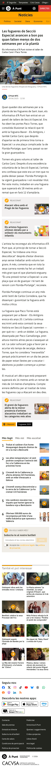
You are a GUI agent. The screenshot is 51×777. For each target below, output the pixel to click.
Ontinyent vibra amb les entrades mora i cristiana (12, 588)
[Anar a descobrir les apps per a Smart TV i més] (13, 711)
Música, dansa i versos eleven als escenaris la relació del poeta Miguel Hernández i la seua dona (37, 666)
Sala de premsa (8, 725)
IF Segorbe (11, 2)
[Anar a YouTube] (27, 687)
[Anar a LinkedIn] (15, 692)
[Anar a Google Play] (11, 704)
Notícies (25, 15)
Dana (27, 21)
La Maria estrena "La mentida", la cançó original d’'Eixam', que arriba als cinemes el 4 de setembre (37, 591)
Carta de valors (8, 739)
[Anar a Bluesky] (33, 687)
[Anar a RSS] (21, 692)
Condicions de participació (13, 743)
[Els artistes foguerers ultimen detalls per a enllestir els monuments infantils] (42, 231)
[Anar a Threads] (38, 687)
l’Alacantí (11, 424)
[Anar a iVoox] (4, 692)
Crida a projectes (34, 734)
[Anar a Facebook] (4, 687)
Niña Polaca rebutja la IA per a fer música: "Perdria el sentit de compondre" (37, 617)
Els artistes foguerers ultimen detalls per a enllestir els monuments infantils (18, 231)
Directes (44, 8)
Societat (17, 21)
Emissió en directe (9, 729)
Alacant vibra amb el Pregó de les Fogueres (17, 206)
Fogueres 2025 (24, 424)
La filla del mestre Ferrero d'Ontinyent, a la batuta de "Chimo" (13, 665)
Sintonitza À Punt (34, 725)
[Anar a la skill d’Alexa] (44, 704)
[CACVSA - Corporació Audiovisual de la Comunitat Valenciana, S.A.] (21, 763)
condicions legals (27, 545)
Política (7, 21)
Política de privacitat (10, 748)
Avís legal (31, 743)
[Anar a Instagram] (15, 687)
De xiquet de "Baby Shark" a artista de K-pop (38, 640)
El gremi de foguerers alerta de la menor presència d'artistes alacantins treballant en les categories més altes (18, 411)
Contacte (6, 720)
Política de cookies (34, 748)
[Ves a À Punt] (14, 8)
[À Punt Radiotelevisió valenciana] (16, 756)
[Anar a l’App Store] (30, 704)
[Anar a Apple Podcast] (9, 692)
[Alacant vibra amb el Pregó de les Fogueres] (42, 209)
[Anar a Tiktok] (21, 687)
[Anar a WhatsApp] (44, 687)
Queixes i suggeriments (36, 729)
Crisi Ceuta (34, 2)
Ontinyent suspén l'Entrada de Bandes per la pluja (13, 641)
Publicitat (31, 720)
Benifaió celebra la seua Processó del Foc (12, 616)
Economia (38, 21)
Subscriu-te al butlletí (10, 734)
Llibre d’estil (32, 739)
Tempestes (23, 2)
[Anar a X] (10, 687)
